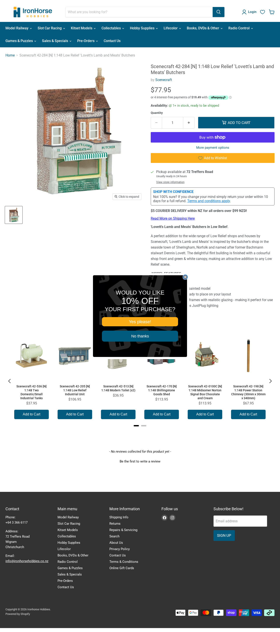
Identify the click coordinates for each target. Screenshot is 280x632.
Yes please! (140, 321)
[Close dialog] (185, 277)
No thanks (140, 336)
